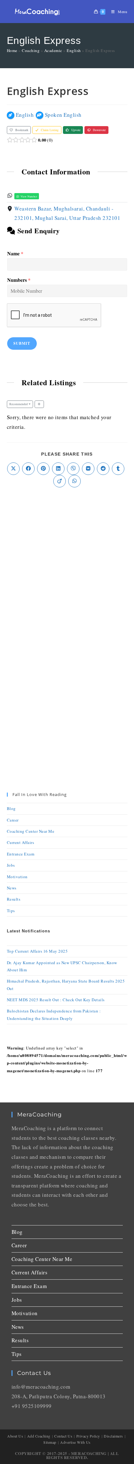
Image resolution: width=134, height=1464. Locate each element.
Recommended (18, 404)
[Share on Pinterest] (43, 468)
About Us (15, 1435)
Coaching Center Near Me (31, 831)
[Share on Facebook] (28, 468)
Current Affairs (20, 842)
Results (14, 899)
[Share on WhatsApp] (74, 481)
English (74, 50)
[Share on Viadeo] (59, 481)
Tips (11, 910)
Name (15, 253)
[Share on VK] (88, 468)
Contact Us (63, 1435)
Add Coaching (38, 1435)
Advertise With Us (75, 1442)
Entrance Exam (21, 854)
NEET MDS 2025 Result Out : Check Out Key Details (56, 999)
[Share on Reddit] (103, 468)
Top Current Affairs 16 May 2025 (37, 951)
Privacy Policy (88, 1435)
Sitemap (49, 1442)
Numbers (19, 280)
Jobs (11, 865)
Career (13, 820)
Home (12, 50)
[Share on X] (13, 468)
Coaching (31, 50)
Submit (22, 343)
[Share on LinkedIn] (58, 468)
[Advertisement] (67, 567)
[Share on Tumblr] (118, 468)
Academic (53, 50)
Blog (11, 808)
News (12, 888)
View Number (28, 196)
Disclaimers (113, 1435)
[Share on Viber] (73, 468)
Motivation (17, 876)
